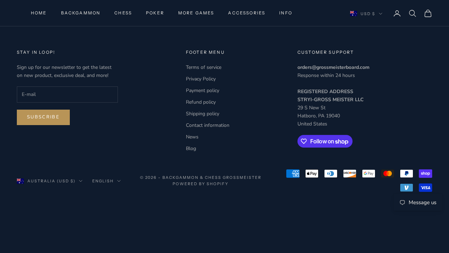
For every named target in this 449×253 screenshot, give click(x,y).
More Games (196, 12)
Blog (191, 148)
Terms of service (203, 67)
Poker (155, 12)
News (192, 137)
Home (39, 12)
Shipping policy (202, 113)
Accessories (246, 12)
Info (285, 12)
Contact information (207, 125)
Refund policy (201, 102)
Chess (123, 12)
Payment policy (202, 90)
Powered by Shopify (200, 183)
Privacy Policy (201, 79)
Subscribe (43, 117)
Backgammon (81, 12)
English (103, 181)
